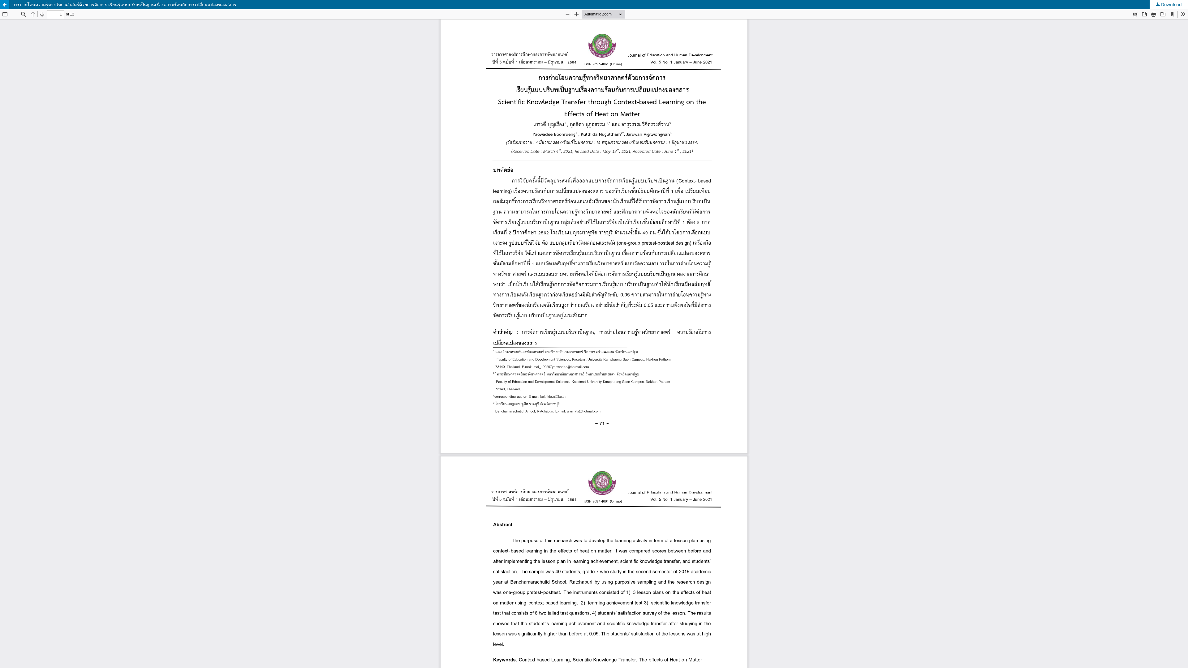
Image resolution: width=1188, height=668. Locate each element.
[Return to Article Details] (4, 4)
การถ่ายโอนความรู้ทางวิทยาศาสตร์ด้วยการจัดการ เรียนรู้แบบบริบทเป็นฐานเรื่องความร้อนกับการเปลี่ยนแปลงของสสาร (124, 4)
